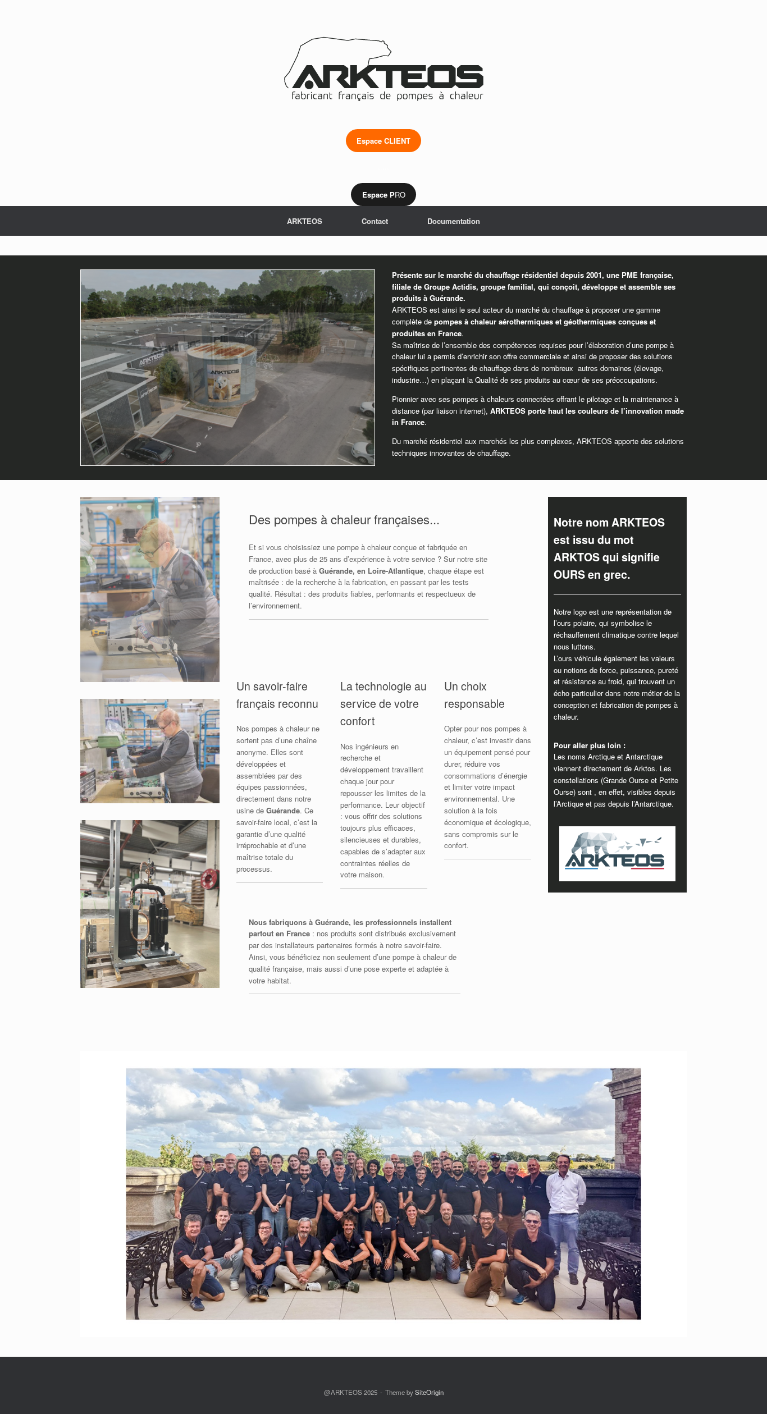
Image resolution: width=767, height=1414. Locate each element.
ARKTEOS (304, 221)
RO (383, 194)
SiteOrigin (429, 1392)
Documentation (453, 221)
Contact (375, 221)
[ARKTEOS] (383, 56)
